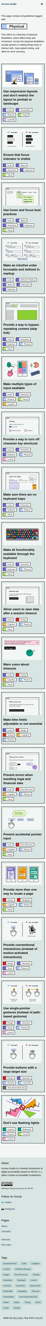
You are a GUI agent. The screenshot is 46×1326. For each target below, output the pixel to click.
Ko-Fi (39, 1318)
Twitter (6, 1202)
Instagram (8, 1209)
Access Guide (8, 4)
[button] (42, 4)
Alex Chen (18, 1318)
